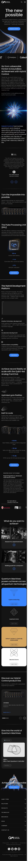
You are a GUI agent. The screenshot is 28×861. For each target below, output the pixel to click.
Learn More (13, 276)
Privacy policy (6, 851)
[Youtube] (18, 857)
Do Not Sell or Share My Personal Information (15, 852)
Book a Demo (13, 795)
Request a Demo (13, 30)
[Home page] (5, 2)
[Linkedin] (15, 857)
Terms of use (15, 851)
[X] (8, 857)
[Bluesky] (12, 857)
